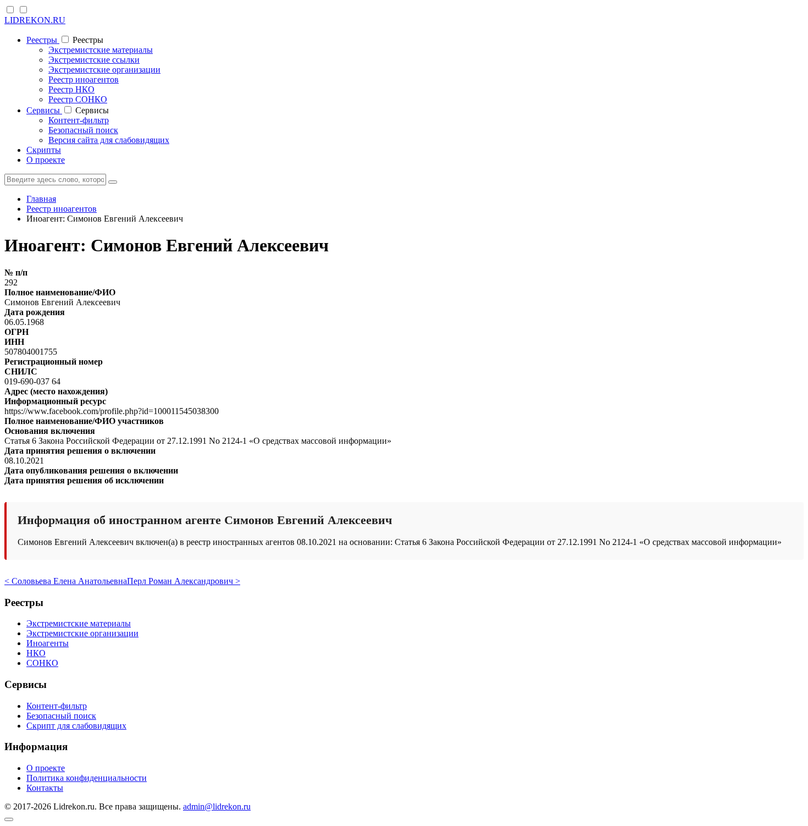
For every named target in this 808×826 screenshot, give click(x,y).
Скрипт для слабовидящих (76, 725)
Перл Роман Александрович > (183, 581)
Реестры (42, 40)
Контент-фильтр (78, 120)
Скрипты (43, 150)
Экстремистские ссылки (94, 59)
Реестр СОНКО (77, 99)
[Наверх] (8, 819)
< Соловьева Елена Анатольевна (65, 581)
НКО (36, 653)
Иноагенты (47, 643)
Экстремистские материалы (100, 49)
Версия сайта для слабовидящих (108, 140)
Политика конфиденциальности (86, 778)
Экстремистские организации (104, 69)
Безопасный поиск (83, 130)
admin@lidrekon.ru (217, 806)
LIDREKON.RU (34, 20)
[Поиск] (112, 182)
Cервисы (44, 110)
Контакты (44, 787)
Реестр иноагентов (83, 79)
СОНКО (42, 663)
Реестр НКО (71, 89)
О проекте (45, 159)
